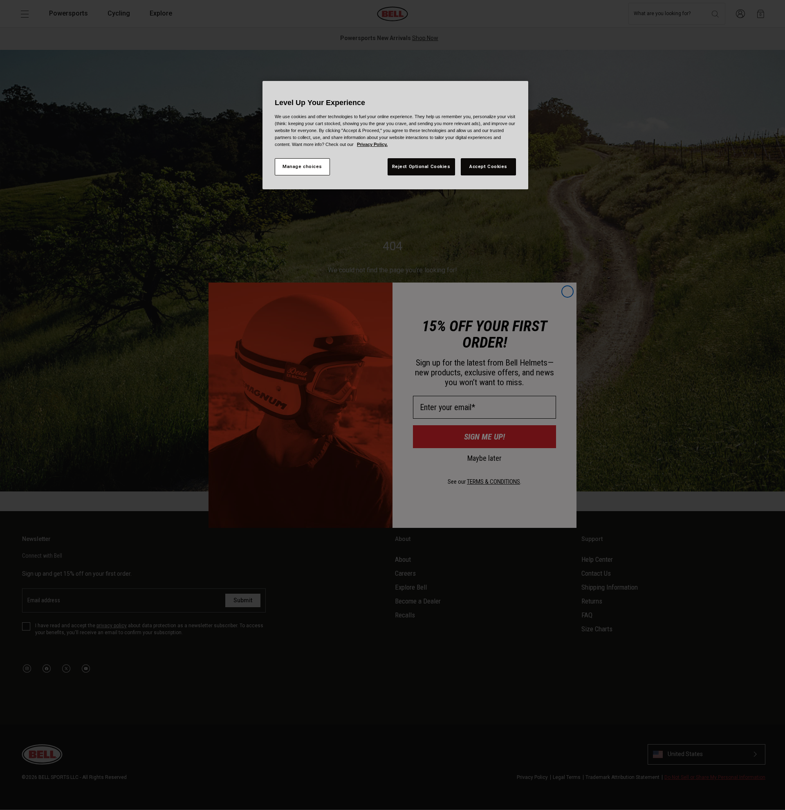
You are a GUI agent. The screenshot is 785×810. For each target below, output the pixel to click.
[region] (395, 135)
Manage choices (302, 166)
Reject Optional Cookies (421, 166)
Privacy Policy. (372, 144)
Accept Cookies (488, 166)
